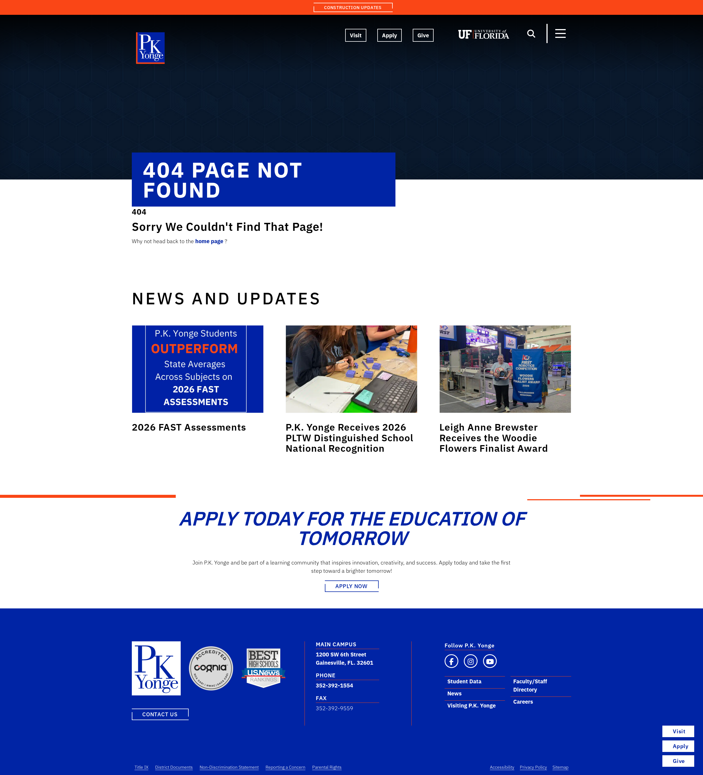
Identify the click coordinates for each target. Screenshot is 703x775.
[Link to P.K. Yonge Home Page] (150, 49)
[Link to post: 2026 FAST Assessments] (198, 369)
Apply (389, 35)
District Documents (174, 767)
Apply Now (351, 586)
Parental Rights (327, 767)
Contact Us (160, 714)
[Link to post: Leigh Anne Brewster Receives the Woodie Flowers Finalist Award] (505, 369)
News (454, 693)
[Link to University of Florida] (483, 35)
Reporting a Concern (285, 767)
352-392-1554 (334, 685)
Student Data (464, 681)
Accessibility (502, 767)
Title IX (141, 767)
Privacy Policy (533, 767)
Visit (356, 35)
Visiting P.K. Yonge (471, 705)
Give (423, 35)
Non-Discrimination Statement (229, 767)
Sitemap (560, 767)
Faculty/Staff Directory (530, 685)
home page (210, 241)
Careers (523, 701)
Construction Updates (353, 7)
